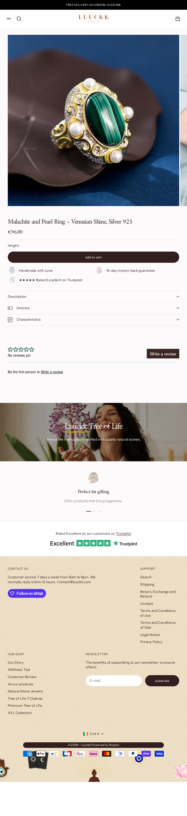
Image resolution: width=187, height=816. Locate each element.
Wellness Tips (19, 669)
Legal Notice (150, 635)
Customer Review (22, 677)
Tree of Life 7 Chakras (25, 698)
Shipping (147, 584)
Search (145, 577)
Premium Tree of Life (25, 705)
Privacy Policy (151, 642)
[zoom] (167, 194)
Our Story (15, 662)
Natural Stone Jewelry (25, 691)
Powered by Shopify (105, 745)
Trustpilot (123, 533)
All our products (20, 684)
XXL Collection (20, 713)
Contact (146, 603)
